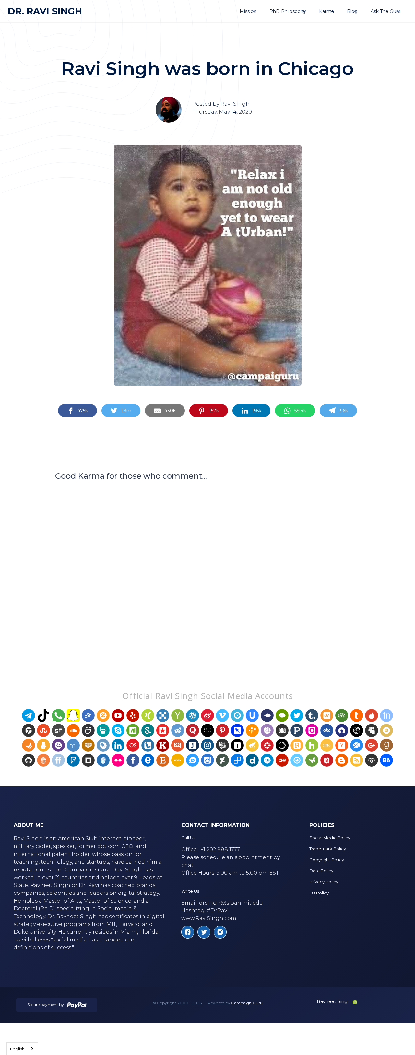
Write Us (190, 890)
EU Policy (319, 892)
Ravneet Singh (333, 1001)
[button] (248, 11)
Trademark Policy (327, 848)
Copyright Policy (326, 859)
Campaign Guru (247, 1003)
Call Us (188, 837)
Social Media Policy (329, 837)
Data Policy (321, 870)
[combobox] (22, 1048)
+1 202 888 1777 (220, 849)
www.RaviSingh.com (208, 918)
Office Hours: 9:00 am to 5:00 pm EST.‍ (230, 873)
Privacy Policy (323, 881)
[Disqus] (207, 572)
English (17, 1048)
